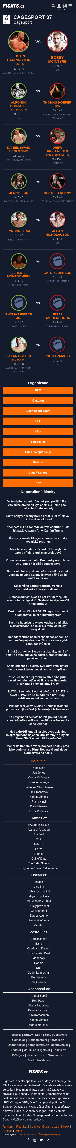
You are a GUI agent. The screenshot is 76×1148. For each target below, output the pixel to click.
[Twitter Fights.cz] (41, 1140)
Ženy (48, 1034)
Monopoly (39, 958)
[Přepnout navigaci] (59, 5)
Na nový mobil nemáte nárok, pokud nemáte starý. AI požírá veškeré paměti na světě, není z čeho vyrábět (38, 720)
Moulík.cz (30, 1050)
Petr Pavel (38, 1000)
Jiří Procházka (39, 792)
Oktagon (38, 400)
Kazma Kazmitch (38, 1010)
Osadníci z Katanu (38, 948)
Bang (38, 943)
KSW (38, 431)
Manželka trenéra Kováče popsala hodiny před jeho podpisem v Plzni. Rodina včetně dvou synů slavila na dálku (38, 749)
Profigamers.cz (37, 1039)
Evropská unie (39, 915)
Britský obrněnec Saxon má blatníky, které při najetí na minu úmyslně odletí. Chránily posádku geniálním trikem (38, 655)
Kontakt (8, 1130)
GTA (39, 839)
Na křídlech (39, 982)
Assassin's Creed (39, 829)
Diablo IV (39, 844)
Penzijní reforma (38, 920)
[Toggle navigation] (70, 5)
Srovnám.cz (56, 1055)
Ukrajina (38, 886)
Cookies (35, 1126)
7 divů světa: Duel (39, 953)
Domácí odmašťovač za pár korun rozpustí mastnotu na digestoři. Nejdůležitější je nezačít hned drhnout (38, 600)
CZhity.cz (18, 1055)
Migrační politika (38, 896)
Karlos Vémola (39, 796)
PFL (38, 421)
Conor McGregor (38, 777)
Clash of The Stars (38, 410)
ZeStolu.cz (57, 1039)
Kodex (65, 1126)
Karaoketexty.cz (38, 1044)
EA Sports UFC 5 (38, 824)
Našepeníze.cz (36, 1055)
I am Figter (38, 441)
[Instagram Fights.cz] (34, 1140)
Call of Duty (38, 858)
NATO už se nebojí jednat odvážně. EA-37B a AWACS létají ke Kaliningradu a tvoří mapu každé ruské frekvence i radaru (38, 695)
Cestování (60, 1034)
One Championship (38, 452)
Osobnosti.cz (16, 1044)
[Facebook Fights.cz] (28, 1140)
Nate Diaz (39, 767)
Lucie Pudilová (38, 811)
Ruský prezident (39, 906)
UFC (38, 390)
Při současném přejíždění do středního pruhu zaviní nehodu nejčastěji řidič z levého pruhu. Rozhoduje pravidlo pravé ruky (38, 680)
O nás (18, 1130)
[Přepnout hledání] (53, 5)
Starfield (39, 834)
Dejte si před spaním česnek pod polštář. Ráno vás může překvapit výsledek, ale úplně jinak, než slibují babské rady (38, 505)
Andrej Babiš (39, 995)
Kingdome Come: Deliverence (39, 868)
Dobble (38, 963)
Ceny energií (39, 910)
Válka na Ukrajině (39, 891)
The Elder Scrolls (39, 863)
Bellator (38, 462)
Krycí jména (38, 977)
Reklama (8, 1126)
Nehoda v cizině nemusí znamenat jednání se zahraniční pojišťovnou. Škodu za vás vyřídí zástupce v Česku (38, 640)
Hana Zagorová (39, 1005)
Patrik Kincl (39, 801)
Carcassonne (38, 938)
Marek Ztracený (38, 1024)
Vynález (39, 925)
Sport (38, 1034)
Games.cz (18, 1039)
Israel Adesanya (39, 782)
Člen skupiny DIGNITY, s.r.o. (51, 1134)
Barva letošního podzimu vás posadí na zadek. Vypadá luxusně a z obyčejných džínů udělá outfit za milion (38, 575)
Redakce (22, 1126)
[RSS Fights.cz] (48, 1140)
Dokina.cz (59, 1050)
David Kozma (38, 806)
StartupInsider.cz (38, 1060)
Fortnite (38, 853)
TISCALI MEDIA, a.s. (28, 1134)
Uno (38, 967)
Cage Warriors (38, 472)
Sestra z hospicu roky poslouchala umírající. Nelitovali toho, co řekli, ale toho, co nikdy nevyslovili (38, 626)
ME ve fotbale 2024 (39, 901)
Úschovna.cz (59, 1044)
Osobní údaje (50, 1126)
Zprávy (28, 1034)
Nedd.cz (15, 1050)
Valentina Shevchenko (39, 787)
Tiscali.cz (15, 1034)
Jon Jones (38, 772)
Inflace (39, 881)
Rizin (38, 482)
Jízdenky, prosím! (38, 972)
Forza (38, 849)
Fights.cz (44, 1050)
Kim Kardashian (39, 1015)
